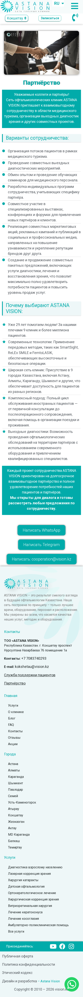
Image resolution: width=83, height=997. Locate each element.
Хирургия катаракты (23, 880)
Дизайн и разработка (19, 981)
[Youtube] (53, 946)
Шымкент (15, 783)
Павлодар (15, 789)
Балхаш (14, 841)
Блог (11, 718)
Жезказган (16, 822)
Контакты (15, 731)
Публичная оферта (17, 956)
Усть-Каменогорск (22, 802)
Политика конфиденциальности (28, 964)
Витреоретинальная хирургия (30, 906)
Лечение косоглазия (23, 919)
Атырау (13, 809)
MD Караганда (19, 834)
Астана (13, 764)
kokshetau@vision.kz (32, 666)
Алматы (14, 770)
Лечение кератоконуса (25, 912)
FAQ (11, 725)
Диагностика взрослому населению (35, 867)
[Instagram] (71, 946)
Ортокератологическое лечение (32, 893)
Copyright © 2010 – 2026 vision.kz (41, 989)
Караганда (16, 777)
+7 (33, 658)
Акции (13, 744)
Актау (12, 828)
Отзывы (14, 738)
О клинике (16, 712)
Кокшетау (15, 815)
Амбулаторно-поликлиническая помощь (38, 925)
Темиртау (15, 847)
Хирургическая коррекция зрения (33, 899)
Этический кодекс (17, 973)
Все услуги (16, 931)
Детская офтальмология (26, 886)
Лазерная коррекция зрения (29, 874)
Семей (13, 796)
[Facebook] (62, 946)
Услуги (13, 705)
